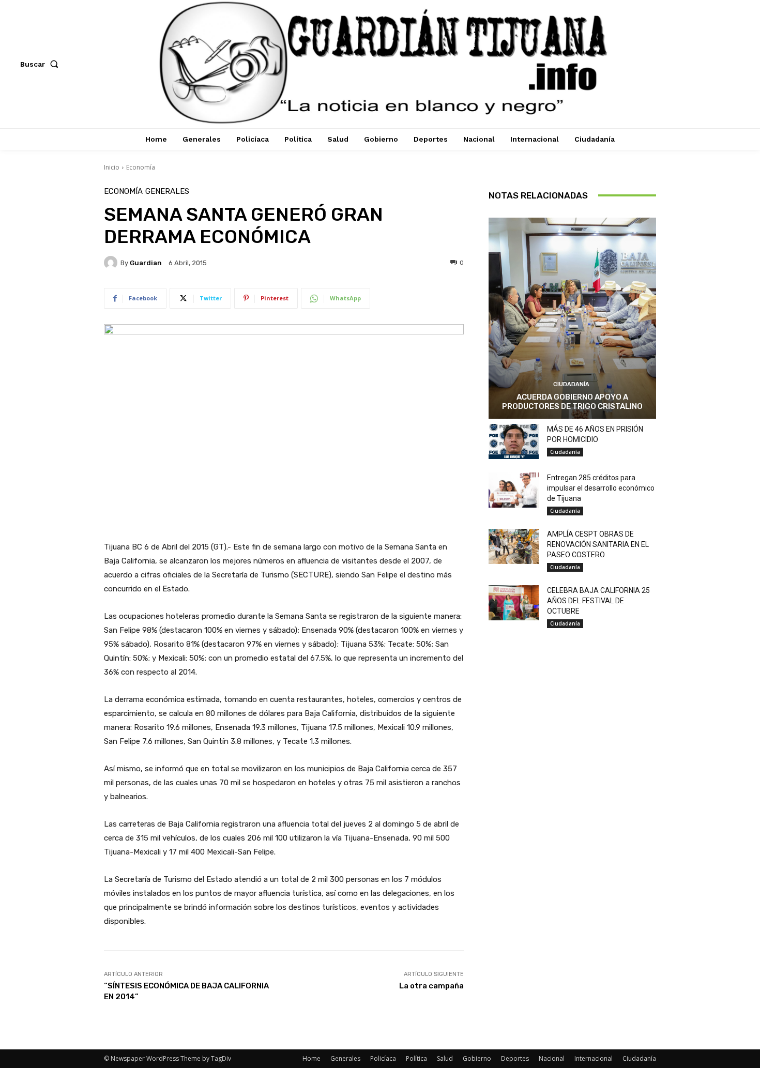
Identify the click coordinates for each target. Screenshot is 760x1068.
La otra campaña (431, 985)
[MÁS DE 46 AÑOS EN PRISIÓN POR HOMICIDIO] (514, 441)
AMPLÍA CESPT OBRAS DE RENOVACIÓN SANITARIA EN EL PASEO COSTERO (598, 544)
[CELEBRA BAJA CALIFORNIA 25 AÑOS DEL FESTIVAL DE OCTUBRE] (514, 602)
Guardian (146, 263)
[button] (41, 64)
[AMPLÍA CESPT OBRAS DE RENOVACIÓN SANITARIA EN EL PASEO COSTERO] (514, 546)
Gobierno (477, 1058)
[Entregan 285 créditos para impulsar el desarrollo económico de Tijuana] (514, 490)
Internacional (593, 1058)
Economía (140, 167)
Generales (167, 191)
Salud (445, 1058)
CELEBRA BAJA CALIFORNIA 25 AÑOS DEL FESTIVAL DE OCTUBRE (598, 600)
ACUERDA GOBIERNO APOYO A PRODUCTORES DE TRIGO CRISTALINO (572, 401)
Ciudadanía (571, 384)
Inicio (111, 167)
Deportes (515, 1058)
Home (311, 1058)
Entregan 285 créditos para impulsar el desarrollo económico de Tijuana (601, 488)
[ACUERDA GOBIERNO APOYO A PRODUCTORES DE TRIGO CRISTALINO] (572, 318)
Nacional (552, 1058)
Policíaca (383, 1058)
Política (416, 1058)
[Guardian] (112, 262)
